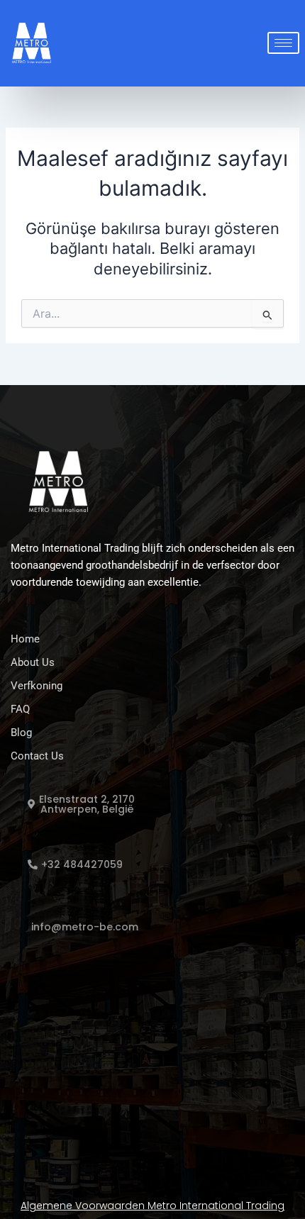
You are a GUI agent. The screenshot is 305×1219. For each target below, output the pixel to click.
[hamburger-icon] (283, 43)
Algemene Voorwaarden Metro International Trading (152, 1205)
